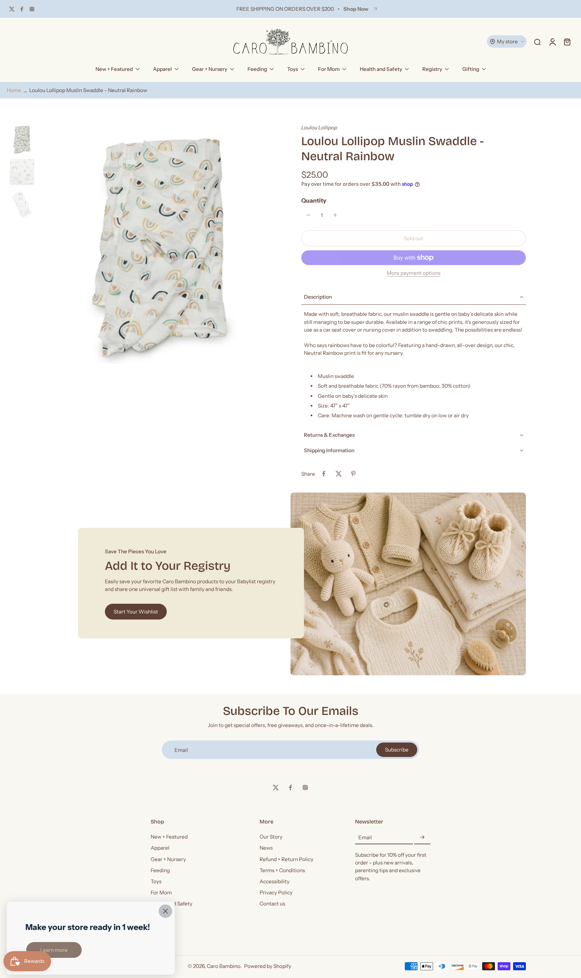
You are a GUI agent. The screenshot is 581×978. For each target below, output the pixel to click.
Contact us (272, 903)
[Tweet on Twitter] (338, 473)
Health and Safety (381, 69)
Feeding (257, 69)
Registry (432, 69)
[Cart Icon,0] (566, 41)
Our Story (271, 837)
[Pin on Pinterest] (353, 473)
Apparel (162, 69)
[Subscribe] (422, 837)
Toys (292, 69)
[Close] (165, 911)
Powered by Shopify (267, 966)
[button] (413, 238)
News (266, 848)
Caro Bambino (223, 966)
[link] (54, 950)
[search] (537, 41)
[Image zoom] (160, 244)
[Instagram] (32, 9)
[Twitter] (12, 9)
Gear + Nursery (209, 69)
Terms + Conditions (282, 870)
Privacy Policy (276, 892)
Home (14, 90)
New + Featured (114, 69)
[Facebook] (22, 9)
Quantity (313, 200)
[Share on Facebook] (323, 473)
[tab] (413, 333)
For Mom (329, 69)
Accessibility (274, 881)
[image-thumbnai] (22, 139)
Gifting (470, 69)
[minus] (308, 215)
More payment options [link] (413, 273)
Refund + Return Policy (286, 859)
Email (365, 837)
